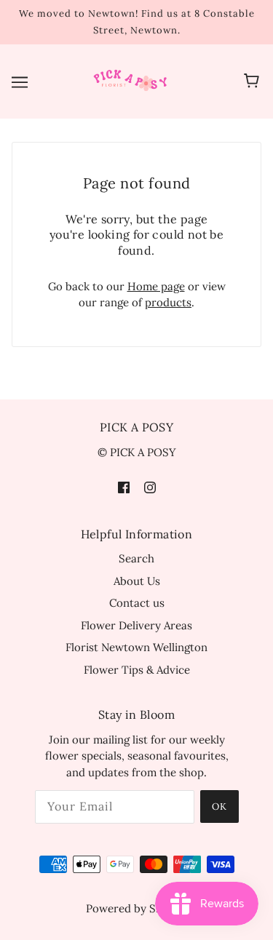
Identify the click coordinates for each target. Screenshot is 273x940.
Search (136, 558)
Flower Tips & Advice (137, 670)
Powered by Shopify (137, 908)
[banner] (133, 80)
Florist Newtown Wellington (136, 647)
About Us (137, 581)
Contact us (137, 603)
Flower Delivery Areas (136, 625)
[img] (124, 486)
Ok (219, 806)
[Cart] (253, 81)
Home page (156, 286)
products (168, 302)
